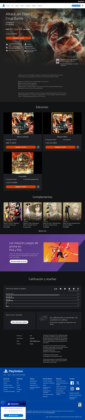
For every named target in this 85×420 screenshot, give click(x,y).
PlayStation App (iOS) (74, 393)
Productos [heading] (19, 379)
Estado (44, 385)
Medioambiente (33, 381)
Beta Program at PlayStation (73, 398)
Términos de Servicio (61, 381)
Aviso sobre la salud (60, 388)
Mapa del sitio (78, 416)
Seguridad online (34, 385)
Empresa (5, 389)
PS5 (12, 5)
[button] (18, 261)
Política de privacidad (54, 416)
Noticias (34, 5)
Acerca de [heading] (6, 379)
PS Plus (21, 5)
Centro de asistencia (47, 381)
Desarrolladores (60, 391)
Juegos (16, 5)
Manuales (45, 396)
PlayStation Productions (8, 387)
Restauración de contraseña (46, 391)
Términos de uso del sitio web (67, 416)
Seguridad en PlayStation (49, 383)
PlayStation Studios (7, 385)
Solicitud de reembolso (48, 394)
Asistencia (40, 5)
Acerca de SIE (6, 381)
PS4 (17, 383)
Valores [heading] (32, 379)
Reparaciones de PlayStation (47, 388)
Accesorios (28, 5)
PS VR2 (18, 385)
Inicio (4, 375)
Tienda (8, 5)
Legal (47, 416)
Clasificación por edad (61, 386)
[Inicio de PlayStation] (3, 5)
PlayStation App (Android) (75, 395)
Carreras (5, 383)
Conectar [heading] (72, 379)
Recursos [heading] (58, 379)
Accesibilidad (33, 383)
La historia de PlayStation (9, 391)
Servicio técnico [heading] (47, 379)
